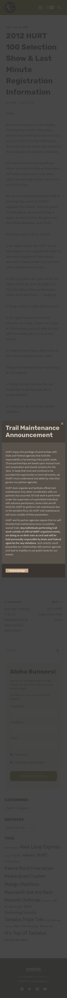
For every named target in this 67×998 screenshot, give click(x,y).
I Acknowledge (17, 570)
